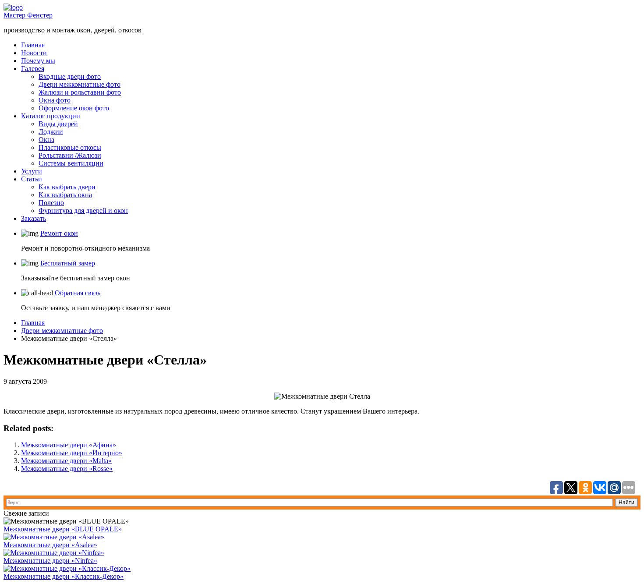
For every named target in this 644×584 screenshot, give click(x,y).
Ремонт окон (59, 233)
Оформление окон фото (74, 108)
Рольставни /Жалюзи (70, 155)
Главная (33, 45)
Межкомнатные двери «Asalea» (50, 545)
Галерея (32, 68)
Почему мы (38, 60)
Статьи (31, 179)
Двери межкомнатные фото (79, 84)
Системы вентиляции (71, 163)
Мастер (28, 15)
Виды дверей (58, 123)
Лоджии (51, 131)
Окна (46, 139)
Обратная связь (77, 293)
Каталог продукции (50, 116)
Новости (34, 53)
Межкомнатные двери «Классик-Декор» (64, 576)
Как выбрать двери (67, 187)
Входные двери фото (70, 76)
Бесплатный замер (67, 263)
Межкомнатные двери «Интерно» (71, 453)
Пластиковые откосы (70, 147)
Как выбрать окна (65, 194)
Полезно (51, 202)
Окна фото (55, 100)
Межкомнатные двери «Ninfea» (50, 560)
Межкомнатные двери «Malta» (66, 460)
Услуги (31, 171)
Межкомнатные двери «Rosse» (67, 468)
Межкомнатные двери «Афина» (68, 445)
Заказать (33, 218)
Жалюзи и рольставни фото (80, 92)
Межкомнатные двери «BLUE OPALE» (63, 529)
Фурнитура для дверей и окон (83, 210)
